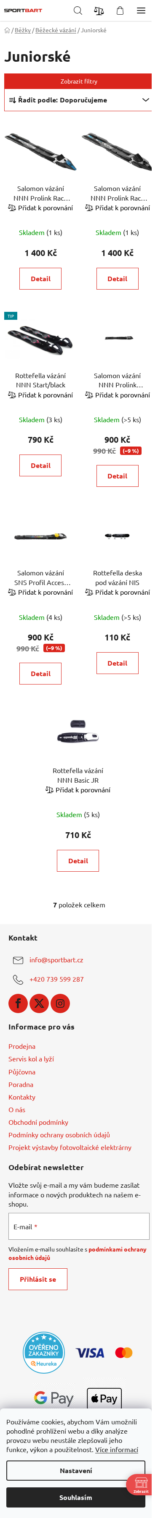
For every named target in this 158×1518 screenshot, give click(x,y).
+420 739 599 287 (56, 979)
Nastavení (76, 1470)
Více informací (116, 1449)
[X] (39, 1003)
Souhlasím (75, 1497)
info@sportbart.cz (56, 959)
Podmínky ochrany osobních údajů (59, 1134)
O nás (16, 1109)
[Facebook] (18, 1003)
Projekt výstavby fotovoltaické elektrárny (69, 1147)
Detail (41, 278)
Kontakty (21, 1096)
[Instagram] (60, 1003)
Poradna (20, 1084)
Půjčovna (21, 1071)
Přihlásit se (38, 1279)
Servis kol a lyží (31, 1058)
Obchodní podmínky (38, 1122)
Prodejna (21, 1046)
